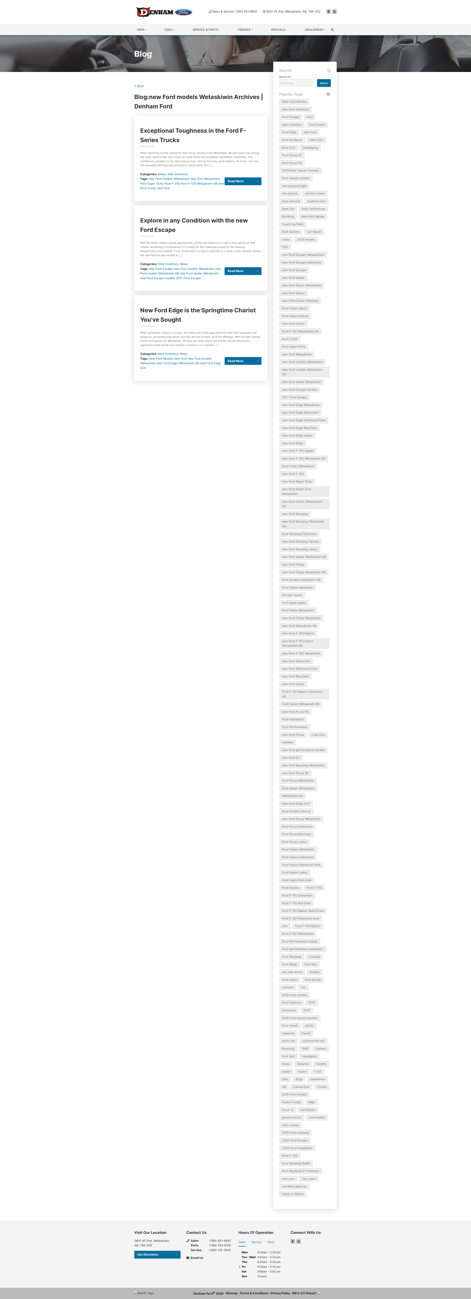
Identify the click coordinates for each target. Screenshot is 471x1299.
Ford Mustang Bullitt (296, 1163)
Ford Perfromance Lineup (299, 941)
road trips (318, 735)
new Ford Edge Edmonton (300, 412)
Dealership (314, 29)
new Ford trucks (293, 323)
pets (285, 1079)
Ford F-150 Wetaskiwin (298, 934)
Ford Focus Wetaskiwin (298, 780)
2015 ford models (294, 1094)
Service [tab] (256, 1242)
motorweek (317, 1117)
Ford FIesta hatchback (297, 587)
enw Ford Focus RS (295, 712)
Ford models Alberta (296, 811)
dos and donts (292, 972)
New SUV (316, 140)
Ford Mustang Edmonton (299, 534)
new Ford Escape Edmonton (301, 262)
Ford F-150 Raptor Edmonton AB (302, 694)
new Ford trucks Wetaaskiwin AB (302, 504)
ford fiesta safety (294, 603)
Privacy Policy (280, 1293)
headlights (309, 1056)
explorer (288, 987)
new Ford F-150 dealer (297, 451)
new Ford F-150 (293, 474)
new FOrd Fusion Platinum (300, 301)
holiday (314, 972)
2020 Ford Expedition (297, 1148)
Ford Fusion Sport (294, 308)
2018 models (306, 239)
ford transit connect (296, 178)
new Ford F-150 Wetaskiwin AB (303, 458)
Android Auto (316, 201)
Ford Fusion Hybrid (295, 316)
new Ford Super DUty (297, 481)
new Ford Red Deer (295, 676)
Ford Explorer (291, 1002)
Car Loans (309, 1178)
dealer (286, 1071)
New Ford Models (161, 358)
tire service (290, 193)
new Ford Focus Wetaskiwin (301, 819)
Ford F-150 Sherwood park (300, 918)
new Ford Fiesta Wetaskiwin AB (303, 572)
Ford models (290, 887)
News (162, 174)
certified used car (294, 1186)
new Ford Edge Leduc (297, 435)
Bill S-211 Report (304, 1293)
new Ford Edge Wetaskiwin (301, 405)
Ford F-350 (290, 1155)
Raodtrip (288, 216)
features (303, 1064)
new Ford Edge (167, 363)
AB (284, 1087)
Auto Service (291, 201)
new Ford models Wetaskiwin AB (302, 372)
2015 (306, 1010)
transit (306, 1033)
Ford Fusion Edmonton (297, 857)
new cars (288, 1178)
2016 (311, 1002)
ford (310, 117)
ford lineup (289, 964)
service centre (315, 193)
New (140, 29)
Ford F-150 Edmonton (297, 895)
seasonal (288, 1033)
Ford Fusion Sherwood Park (301, 865)
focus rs (287, 1110)
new (285, 926)
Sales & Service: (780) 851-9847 (234, 11)
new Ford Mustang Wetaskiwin (303, 765)
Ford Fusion (317, 124)
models (321, 1064)
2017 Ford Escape (188, 278)
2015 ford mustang (295, 1132)
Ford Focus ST (292, 155)
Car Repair (314, 232)
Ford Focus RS (292, 163)
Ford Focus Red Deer (296, 834)
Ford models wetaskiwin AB (301, 580)
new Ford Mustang (295, 514)
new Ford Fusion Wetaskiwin (301, 285)
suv (303, 987)
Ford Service (291, 232)
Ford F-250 (172, 183)
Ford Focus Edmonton (297, 826)
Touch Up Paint (292, 224)
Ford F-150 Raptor (308, 926)
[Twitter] (334, 11)
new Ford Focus (293, 735)
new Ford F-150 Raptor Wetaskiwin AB (298, 643)
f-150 (317, 1071)
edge (311, 1102)
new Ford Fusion (293, 293)
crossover (289, 1010)
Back (140, 86)
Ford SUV (288, 147)
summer (287, 742)
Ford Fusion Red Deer (297, 880)
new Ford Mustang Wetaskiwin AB (303, 524)
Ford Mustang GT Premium (300, 1171)
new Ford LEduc (293, 684)
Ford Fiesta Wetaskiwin (298, 610)
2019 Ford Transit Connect (300, 170)
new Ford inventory (295, 109)
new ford (163, 188)
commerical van (313, 1041)
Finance (244, 29)
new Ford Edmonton (296, 661)
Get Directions (147, 1254)
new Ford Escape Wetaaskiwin (303, 255)
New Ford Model (312, 216)
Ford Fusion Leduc (294, 872)
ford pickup (313, 980)
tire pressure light (294, 186)
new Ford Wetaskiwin (205, 179)
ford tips (310, 964)
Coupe (321, 1087)
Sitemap (232, 1293)
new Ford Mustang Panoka (300, 541)
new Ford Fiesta (293, 564)
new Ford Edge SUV (296, 803)
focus (286, 1064)
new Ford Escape (161, 269)
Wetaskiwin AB (189, 363)
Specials (278, 29)
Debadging (310, 147)
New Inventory (177, 174)
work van (288, 1041)
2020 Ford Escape (295, 1140)
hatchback (308, 1110)
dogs (298, 1079)
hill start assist (292, 595)
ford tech (288, 1056)
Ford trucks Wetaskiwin (298, 466)
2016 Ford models (294, 995)
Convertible (301, 1087)
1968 (304, 1048)
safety (309, 1025)
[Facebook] (328, 11)
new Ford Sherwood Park (299, 668)
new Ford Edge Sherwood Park (303, 420)
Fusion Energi (291, 1102)
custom (321, 1048)
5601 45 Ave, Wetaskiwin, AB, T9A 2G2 (293, 11)
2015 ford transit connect (300, 1018)
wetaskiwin (317, 1079)
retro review (290, 1125)
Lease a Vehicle (293, 1194)
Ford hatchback (293, 719)
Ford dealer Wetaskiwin (298, 788)
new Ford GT (291, 757)
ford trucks (290, 980)
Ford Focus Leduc (294, 842)
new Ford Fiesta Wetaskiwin (301, 618)
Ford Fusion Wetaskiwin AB (300, 704)
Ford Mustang (291, 957)
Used (168, 29)
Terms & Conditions (254, 1293)
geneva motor (292, 1117)
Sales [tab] (242, 1242)
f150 (285, 247)
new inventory (292, 124)
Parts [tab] (270, 1242)
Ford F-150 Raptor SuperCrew (303, 911)
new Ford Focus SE (295, 773)
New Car (288, 209)
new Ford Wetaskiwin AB (299, 626)
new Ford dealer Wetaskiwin (199, 273)
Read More (236, 181)
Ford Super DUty (152, 183)
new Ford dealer (293, 278)
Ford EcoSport (292, 140)
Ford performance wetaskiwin (303, 949)
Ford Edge (289, 132)
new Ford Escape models (157, 278)
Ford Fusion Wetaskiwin (298, 849)
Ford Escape (290, 117)
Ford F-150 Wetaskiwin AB (199, 183)
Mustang (288, 1048)
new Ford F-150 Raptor (298, 633)
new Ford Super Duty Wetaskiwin (296, 491)
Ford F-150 (314, 887)
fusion (302, 1071)
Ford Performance (294, 727)
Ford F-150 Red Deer (296, 903)
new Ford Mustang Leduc (299, 549)
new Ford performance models (303, 750)
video (286, 239)
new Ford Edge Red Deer (299, 428)
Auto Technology (313, 209)
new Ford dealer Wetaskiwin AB (304, 557)
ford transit (290, 1025)
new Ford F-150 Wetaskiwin (301, 653)
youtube (314, 957)
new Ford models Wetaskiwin (169, 179)
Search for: (285, 76)
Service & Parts (205, 29)
